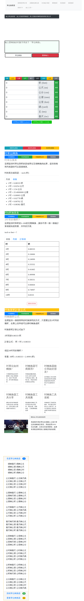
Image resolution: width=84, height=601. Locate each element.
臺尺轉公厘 (11, 524)
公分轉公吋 (21, 585)
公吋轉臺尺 (11, 550)
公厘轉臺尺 (11, 493)
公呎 (49, 78)
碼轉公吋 (20, 470)
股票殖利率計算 (22, 3)
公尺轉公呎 (11, 516)
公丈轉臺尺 (11, 478)
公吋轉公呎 (11, 559)
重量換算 (54, 3)
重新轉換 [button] (53, 157)
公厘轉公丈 (21, 493)
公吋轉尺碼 (21, 556)
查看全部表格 (32, 303)
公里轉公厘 (11, 539)
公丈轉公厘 (11, 481)
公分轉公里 (11, 585)
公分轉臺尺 (11, 579)
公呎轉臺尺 (11, 565)
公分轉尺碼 (21, 588)
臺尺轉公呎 (11, 530)
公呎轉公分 (21, 573)
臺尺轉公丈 (21, 521)
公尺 (25, 78)
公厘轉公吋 (21, 498)
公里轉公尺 (21, 539)
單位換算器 (11, 5)
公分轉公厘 (11, 582)
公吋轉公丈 (21, 550)
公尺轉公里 (11, 513)
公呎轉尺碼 (11, 573)
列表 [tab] (8, 179)
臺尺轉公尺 (21, 524)
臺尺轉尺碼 (11, 521)
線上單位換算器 (10, 16)
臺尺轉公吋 (21, 527)
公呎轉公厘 (11, 568)
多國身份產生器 (34, 3)
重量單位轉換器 (16, 598)
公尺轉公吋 (21, 513)
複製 (56, 82)
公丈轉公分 (21, 487)
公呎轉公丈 (21, 565)
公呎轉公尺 (21, 568)
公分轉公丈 (21, 579)
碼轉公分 (20, 473)
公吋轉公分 (21, 559)
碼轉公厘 (12, 467)
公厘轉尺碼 (11, 496)
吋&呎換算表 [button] (25, 157)
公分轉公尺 (21, 582)
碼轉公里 (12, 470)
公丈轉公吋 (21, 484)
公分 (56, 78)
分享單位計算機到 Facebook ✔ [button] (21, 122)
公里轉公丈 (21, 536)
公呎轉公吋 (21, 571)
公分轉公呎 (11, 588)
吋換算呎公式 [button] (40, 157)
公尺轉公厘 (11, 510)
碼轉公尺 (20, 467)
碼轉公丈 (20, 464)
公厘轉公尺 (21, 496)
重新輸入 (45, 55)
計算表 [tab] (23, 239)
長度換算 (62, 3)
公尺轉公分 (21, 516)
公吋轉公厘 (11, 553)
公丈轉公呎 (11, 487)
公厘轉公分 (21, 501)
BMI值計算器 (45, 3)
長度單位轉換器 (16, 459)
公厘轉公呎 (11, 501)
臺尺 (31, 78)
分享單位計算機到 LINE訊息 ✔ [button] (42, 122)
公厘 (19, 78)
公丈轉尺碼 (21, 478)
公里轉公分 (21, 545)
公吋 (43, 78)
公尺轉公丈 (21, 507)
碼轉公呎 (12, 473)
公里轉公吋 (21, 542)
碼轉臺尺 (12, 464)
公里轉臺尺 (11, 536)
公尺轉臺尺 (11, 507)
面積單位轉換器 (16, 593)
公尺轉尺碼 (21, 510)
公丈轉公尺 (21, 481)
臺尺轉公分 (21, 530)
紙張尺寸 (20, 7)
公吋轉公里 (11, 556)
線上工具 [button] (28, 7)
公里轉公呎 (11, 545)
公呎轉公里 (11, 571)
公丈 (12, 78)
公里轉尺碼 (11, 542)
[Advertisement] (32, 30)
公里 (37, 78)
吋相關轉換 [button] (11, 157)
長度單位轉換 (50, 148)
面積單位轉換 (32, 148)
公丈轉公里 (11, 484)
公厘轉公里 (11, 498)
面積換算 (71, 3)
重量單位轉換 (14, 148)
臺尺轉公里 (11, 527)
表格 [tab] (15, 179)
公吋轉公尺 (21, 553)
